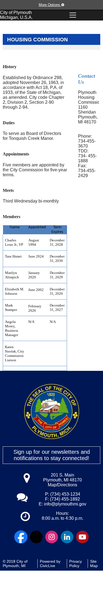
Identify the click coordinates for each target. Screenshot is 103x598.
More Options (50, 5)
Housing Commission (37, 39)
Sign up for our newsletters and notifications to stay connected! (51, 455)
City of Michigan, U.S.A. (16, 15)
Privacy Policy (75, 563)
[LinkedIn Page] (67, 537)
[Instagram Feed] (51, 537)
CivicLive (47, 566)
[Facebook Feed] (21, 537)
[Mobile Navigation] (72, 15)
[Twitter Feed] (36, 537)
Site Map (94, 563)
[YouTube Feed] (82, 537)
